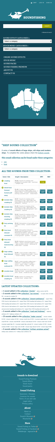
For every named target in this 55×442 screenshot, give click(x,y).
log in (41, 2)
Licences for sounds (27, 396)
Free (42, 182)
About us (8, 70)
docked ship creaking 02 (8, 208)
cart (35, 2)
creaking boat (7, 182)
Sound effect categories (15, 38)
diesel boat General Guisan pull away (8, 191)
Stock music (10, 60)
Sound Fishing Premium (15, 67)
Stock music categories (15, 46)
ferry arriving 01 (8, 225)
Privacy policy (27, 404)
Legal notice (27, 401)
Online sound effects (14, 57)
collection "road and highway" (33, 311)
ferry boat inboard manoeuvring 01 (8, 243)
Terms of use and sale (27, 399)
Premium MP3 (42, 191)
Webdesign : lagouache (26, 431)
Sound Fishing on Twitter (27, 426)
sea (5, 162)
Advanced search (47, 32)
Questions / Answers (27, 394)
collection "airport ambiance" (33, 299)
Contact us (9, 73)
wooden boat (8, 271)
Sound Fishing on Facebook (26, 429)
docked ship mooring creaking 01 (8, 216)
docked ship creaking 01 (8, 201)
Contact (27, 414)
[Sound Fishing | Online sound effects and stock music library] (27, 22)
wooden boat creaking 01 (8, 277)
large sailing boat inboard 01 (8, 254)
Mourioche (26, 419)
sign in (49, 2)
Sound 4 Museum (26, 416)
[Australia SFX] (27, 118)
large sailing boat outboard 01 (8, 263)
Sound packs (10, 63)
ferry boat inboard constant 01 (8, 232)
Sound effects (27, 381)
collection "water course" (32, 316)
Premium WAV (50, 191)
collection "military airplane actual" (35, 329)
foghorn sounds (43, 153)
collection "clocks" (27, 291)
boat (5, 164)
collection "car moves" (30, 293)
